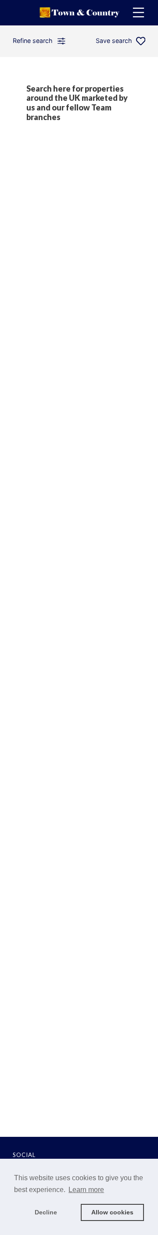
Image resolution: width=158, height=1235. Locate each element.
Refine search (33, 40)
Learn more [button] (86, 1189)
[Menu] (138, 12)
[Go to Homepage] (79, 12)
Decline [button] (46, 1212)
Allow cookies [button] (112, 1212)
